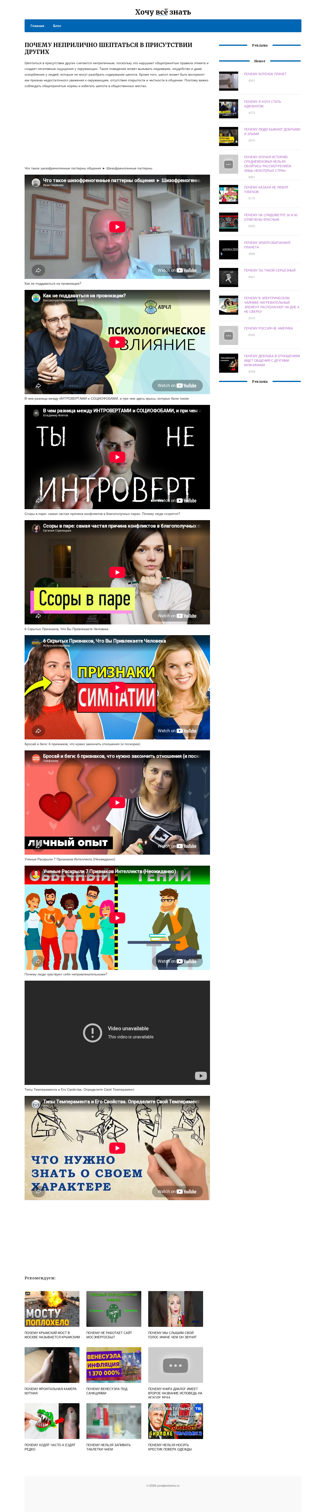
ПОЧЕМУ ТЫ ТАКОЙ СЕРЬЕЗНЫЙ (269, 270)
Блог (57, 25)
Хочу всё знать (163, 11)
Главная (37, 25)
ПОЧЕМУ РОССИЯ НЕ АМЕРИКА (268, 328)
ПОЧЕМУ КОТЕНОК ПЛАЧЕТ (265, 74)
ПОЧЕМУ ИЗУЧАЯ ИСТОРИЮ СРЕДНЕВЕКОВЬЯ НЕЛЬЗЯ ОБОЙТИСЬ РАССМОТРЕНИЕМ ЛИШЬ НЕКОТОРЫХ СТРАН (267, 164)
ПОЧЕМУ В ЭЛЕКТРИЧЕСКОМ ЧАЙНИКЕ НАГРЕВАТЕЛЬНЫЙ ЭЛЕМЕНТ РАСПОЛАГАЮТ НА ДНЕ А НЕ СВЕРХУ (272, 305)
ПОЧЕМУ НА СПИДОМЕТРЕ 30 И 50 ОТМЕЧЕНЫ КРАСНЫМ (270, 217)
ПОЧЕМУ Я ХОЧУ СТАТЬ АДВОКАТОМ (262, 103)
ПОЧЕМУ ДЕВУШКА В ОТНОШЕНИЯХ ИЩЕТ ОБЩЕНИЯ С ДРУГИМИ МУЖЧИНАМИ (272, 360)
